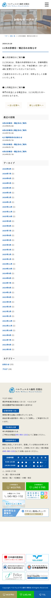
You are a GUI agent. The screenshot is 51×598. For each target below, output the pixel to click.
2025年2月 (6, 254)
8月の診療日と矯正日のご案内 (14, 130)
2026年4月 (6, 188)
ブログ (5, 369)
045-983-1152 (22, 434)
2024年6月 (6, 287)
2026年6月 (6, 178)
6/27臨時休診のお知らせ (12, 137)
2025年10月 (7, 216)
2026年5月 (6, 183)
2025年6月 (6, 235)
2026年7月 (6, 173)
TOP (6, 36)
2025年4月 (6, 245)
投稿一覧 (12, 36)
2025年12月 (7, 207)
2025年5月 (6, 240)
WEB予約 (10, 594)
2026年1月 (6, 202)
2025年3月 (6, 249)
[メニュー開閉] (47, 5)
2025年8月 (6, 226)
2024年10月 (7, 268)
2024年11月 (7, 264)
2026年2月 (6, 197)
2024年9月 (6, 273)
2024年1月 (6, 292)
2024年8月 (6, 278)
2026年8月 (6, 169)
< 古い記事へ (14, 105)
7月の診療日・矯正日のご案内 (14, 144)
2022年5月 (6, 349)
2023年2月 (6, 311)
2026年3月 (6, 192)
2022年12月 (7, 321)
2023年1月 (6, 316)
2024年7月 (6, 283)
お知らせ (5, 364)
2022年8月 (6, 335)
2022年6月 (6, 344)
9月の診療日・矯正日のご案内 (14, 123)
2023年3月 (6, 306)
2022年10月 (7, 330)
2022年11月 (7, 325)
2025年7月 (6, 230)
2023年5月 (6, 302)
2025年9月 (6, 221)
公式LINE (27, 594)
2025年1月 (6, 259)
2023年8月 (6, 297)
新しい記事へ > (37, 105)
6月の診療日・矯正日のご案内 (14, 151)
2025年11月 (7, 211)
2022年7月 (6, 340)
